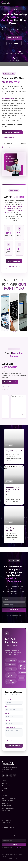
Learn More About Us (14, 266)
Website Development (7, 800)
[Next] (8, 388)
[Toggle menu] (26, 3)
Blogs (3, 790)
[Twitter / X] (14, 775)
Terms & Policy (10, 740)
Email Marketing (6, 810)
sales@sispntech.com (9, 827)
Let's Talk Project (11, 382)
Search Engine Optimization (9, 798)
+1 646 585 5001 (8, 825)
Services (4, 788)
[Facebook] (3, 775)
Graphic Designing (6, 805)
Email (7, 706)
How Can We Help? (11, 727)
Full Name (8, 699)
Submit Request (15, 745)
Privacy (17, 858)
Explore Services (9, 137)
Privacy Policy (18, 847)
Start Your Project (13, 37)
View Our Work (15, 43)
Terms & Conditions (7, 786)
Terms (10, 858)
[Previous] (3, 388)
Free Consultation (15, 261)
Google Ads (5, 803)
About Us (4, 783)
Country (8, 720)
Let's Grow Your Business (11, 132)
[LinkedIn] (10, 775)
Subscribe (13, 609)
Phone (7, 713)
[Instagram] (7, 775)
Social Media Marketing (8, 808)
